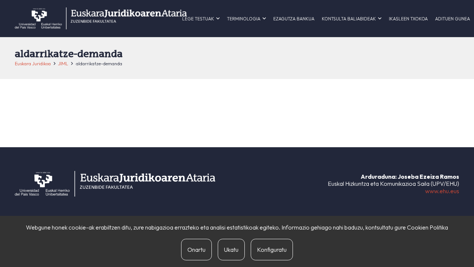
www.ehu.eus (442, 191)
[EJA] (101, 18)
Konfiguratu (272, 249)
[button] (218, 18)
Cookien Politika (427, 227)
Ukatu (231, 249)
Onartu (196, 249)
